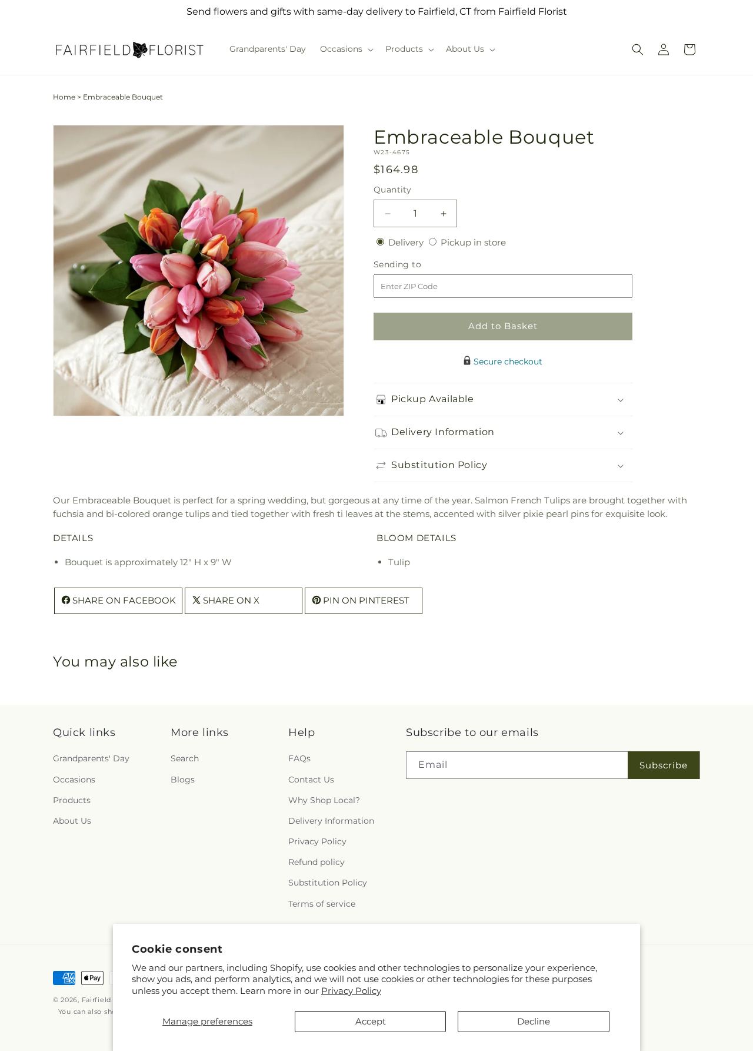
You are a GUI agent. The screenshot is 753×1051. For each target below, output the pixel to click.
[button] (345, 49)
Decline (533, 1021)
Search (185, 758)
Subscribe (663, 765)
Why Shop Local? (324, 800)
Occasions (74, 779)
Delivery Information (331, 820)
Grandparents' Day (91, 758)
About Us (72, 820)
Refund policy (316, 862)
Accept (370, 1021)
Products (72, 800)
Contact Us (311, 779)
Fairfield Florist (109, 1000)
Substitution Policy (327, 882)
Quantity (392, 189)
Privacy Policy (351, 990)
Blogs (183, 779)
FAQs (299, 758)
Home (64, 96)
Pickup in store (473, 242)
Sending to (415, 264)
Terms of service (321, 904)
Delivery (407, 242)
